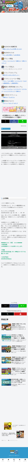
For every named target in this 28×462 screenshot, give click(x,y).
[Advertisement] (14, 30)
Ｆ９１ (4, 61)
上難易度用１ (6, 83)
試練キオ (18, 61)
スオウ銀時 (11, 81)
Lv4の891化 (17, 55)
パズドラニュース (6, 128)
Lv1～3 (11, 103)
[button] (25, 288)
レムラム (10, 89)
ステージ (5, 103)
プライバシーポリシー (14, 455)
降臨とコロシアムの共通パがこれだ (12, 49)
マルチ (25, 81)
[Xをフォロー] (7, 313)
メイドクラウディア (9, 91)
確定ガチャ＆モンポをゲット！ (11, 75)
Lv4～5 (16, 103)
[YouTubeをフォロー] (20, 313)
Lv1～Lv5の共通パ (8, 55)
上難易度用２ (14, 83)
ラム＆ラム (12, 97)
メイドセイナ (11, 61)
